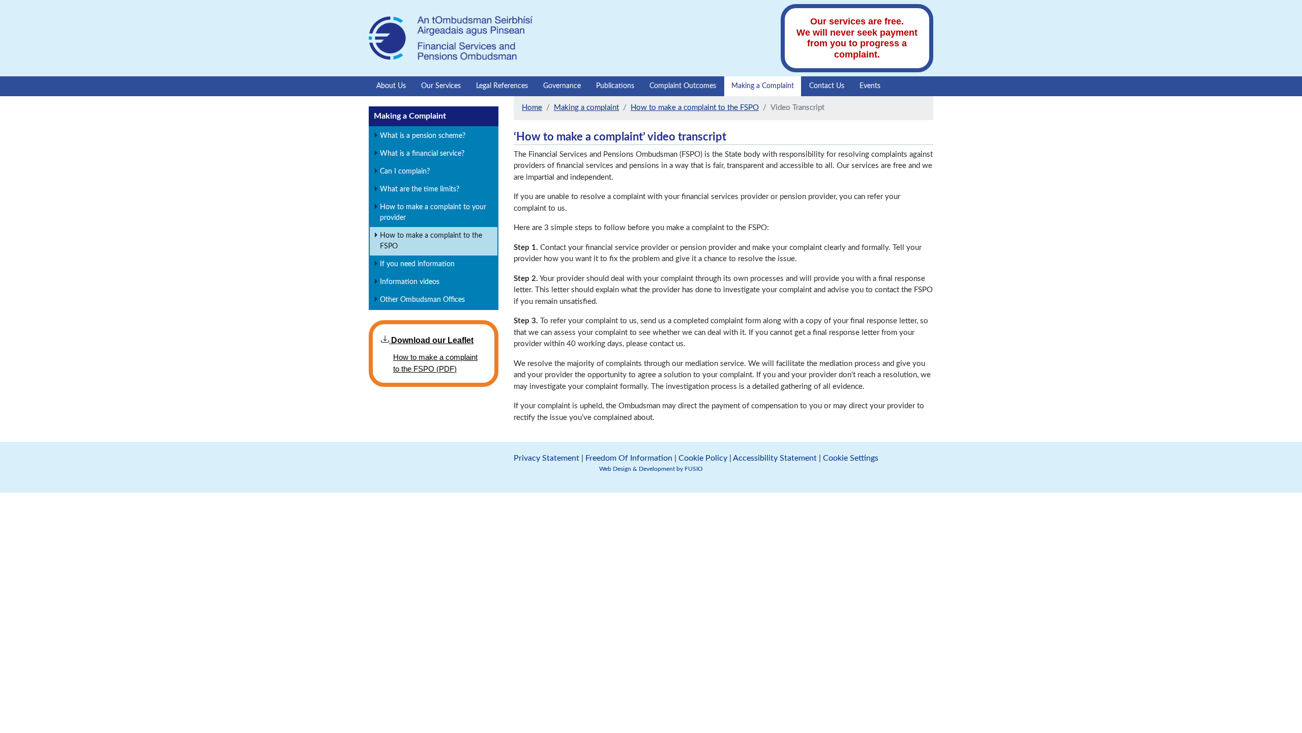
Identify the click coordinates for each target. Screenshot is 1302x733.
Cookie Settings (850, 458)
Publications (615, 86)
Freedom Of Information (628, 458)
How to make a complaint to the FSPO (695, 107)
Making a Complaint (762, 86)
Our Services (441, 86)
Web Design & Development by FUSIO (651, 469)
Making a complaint (586, 107)
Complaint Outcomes (682, 86)
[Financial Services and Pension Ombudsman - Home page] (450, 38)
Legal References (502, 86)
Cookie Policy (702, 458)
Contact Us (826, 86)
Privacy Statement (546, 458)
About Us (391, 86)
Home (532, 107)
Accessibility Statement (775, 458)
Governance (562, 86)
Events (870, 86)
